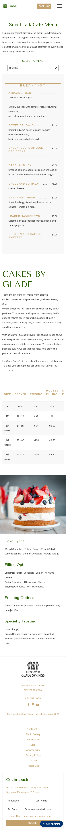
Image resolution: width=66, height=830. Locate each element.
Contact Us (33, 729)
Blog (33, 744)
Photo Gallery (33, 734)
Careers (33, 760)
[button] (60, 6)
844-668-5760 (33, 698)
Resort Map (33, 765)
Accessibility (33, 750)
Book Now (44, 6)
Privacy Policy (33, 755)
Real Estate (33, 739)
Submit (33, 823)
